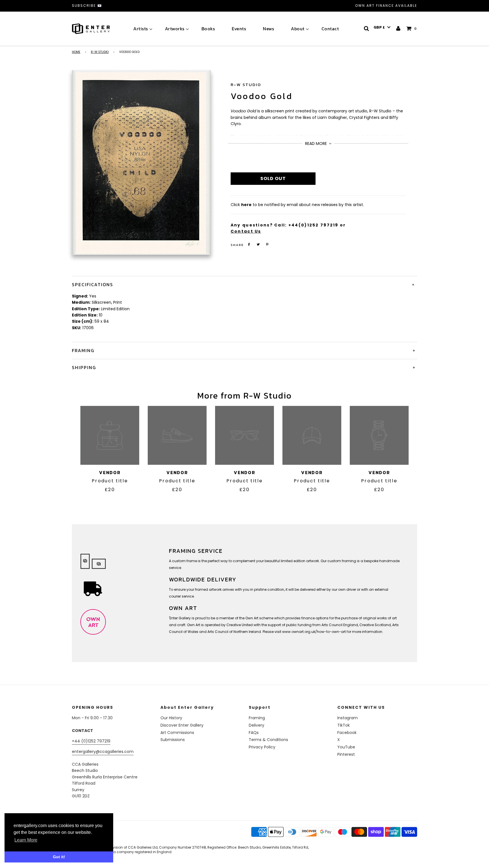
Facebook (347, 732)
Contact (330, 28)
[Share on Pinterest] (267, 244)
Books (208, 28)
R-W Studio (100, 52)
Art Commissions (177, 732)
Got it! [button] (59, 857)
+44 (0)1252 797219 (91, 741)
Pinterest (346, 754)
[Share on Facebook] (249, 244)
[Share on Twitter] (258, 244)
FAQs (254, 732)
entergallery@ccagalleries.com (103, 751)
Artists (140, 28)
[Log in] (398, 28)
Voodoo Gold (262, 96)
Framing (257, 718)
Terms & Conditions (268, 739)
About (297, 28)
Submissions (172, 739)
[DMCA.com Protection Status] (116, 839)
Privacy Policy (262, 747)
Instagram (347, 718)
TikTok (343, 725)
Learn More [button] (25, 840)
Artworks (175, 28)
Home (76, 52)
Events (239, 28)
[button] (382, 27)
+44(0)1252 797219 (313, 225)
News (268, 28)
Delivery (256, 725)
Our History (171, 718)
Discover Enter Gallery (181, 725)
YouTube (346, 747)
